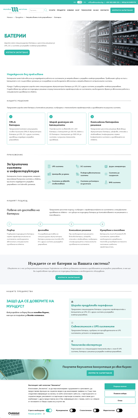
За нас (96, 10)
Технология (86, 10)
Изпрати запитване (122, 10)
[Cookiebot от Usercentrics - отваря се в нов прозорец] (14, 413)
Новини (70, 10)
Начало (10, 17)
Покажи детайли (34, 414)
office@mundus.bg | (96, 2)
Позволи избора (120, 393)
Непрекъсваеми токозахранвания (39, 17)
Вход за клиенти (129, 2)
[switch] (73, 410)
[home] (15, 10)
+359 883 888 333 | (113, 2)
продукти (61, 10)
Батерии (57, 17)
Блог (77, 10)
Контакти (104, 10)
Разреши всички (120, 386)
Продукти (19, 17)
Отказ (120, 400)
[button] (129, 2)
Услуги (52, 10)
